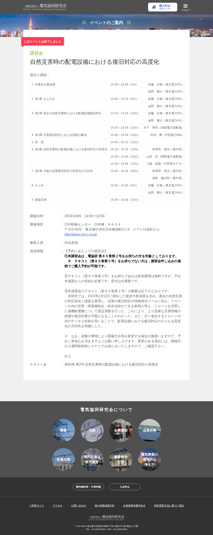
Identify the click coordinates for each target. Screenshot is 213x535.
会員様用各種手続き (134, 505)
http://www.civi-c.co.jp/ (80, 234)
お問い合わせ (78, 505)
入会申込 (125, 486)
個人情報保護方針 (105, 505)
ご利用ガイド (36, 505)
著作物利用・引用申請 (88, 486)
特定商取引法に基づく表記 (169, 505)
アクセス (58, 505)
